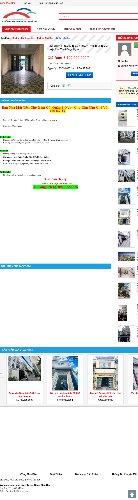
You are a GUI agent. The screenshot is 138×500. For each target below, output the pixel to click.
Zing (69, 85)
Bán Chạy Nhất (72, 28)
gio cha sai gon (32, 479)
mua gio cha (16, 479)
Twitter (63, 85)
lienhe (124, 61)
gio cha (4, 479)
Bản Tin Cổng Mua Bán (51, 3)
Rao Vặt (27, 3)
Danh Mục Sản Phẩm (16, 28)
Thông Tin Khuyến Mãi (102, 28)
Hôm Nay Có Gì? (46, 28)
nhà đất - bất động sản (23, 38)
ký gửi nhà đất (63, 38)
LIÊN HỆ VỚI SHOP (79, 75)
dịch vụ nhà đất (45, 38)
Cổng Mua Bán (7, 3)
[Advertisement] (55, 233)
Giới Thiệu (56, 474)
